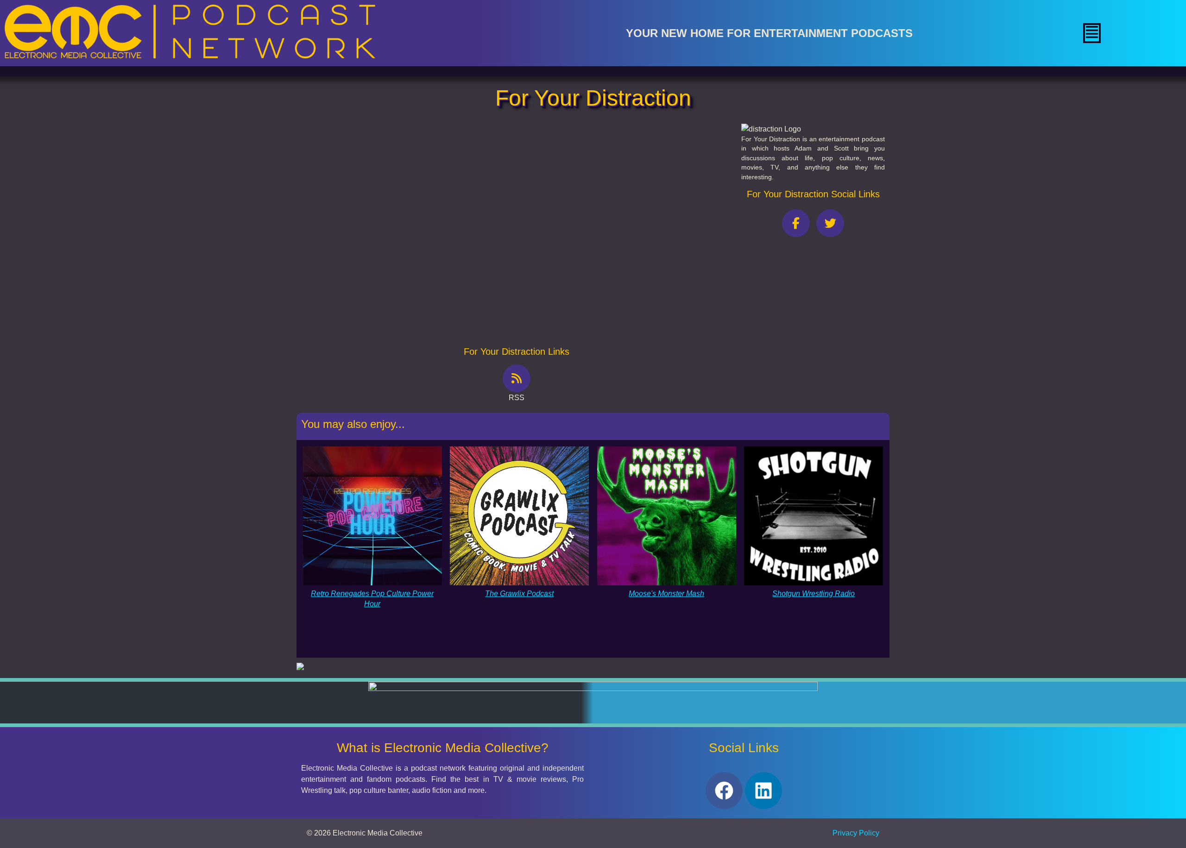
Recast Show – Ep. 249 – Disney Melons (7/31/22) (410, 272)
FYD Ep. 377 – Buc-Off (366, 186)
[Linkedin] (763, 790)
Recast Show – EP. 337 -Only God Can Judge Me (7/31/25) (424, 250)
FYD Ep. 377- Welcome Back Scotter (388, 208)
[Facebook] (724, 790)
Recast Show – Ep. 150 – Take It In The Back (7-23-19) (417, 293)
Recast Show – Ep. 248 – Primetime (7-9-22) (401, 229)
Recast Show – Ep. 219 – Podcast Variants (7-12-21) (412, 314)
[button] (1092, 33)
